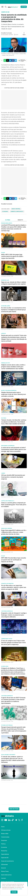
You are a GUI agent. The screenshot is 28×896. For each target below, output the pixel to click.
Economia (5, 211)
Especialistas (5, 854)
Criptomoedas (5, 837)
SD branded (4, 864)
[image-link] (14, 240)
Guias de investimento (7, 861)
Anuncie (3, 868)
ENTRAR (23, 6)
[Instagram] (2, 820)
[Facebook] (22, 820)
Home (3, 826)
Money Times (5, 871)
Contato (3, 878)
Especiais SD (4, 857)
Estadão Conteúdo (6, 33)
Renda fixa (4, 850)
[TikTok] (13, 820)
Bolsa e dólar (4, 833)
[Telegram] (16, 820)
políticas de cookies (17, 888)
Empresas (4, 840)
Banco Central (16, 208)
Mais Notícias (14, 809)
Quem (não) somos (6, 874)
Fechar (14, 892)
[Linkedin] (9, 820)
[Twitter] (19, 820)
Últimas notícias (5, 830)
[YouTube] (5, 820)
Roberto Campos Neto (17, 211)
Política (3, 844)
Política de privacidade (7, 881)
